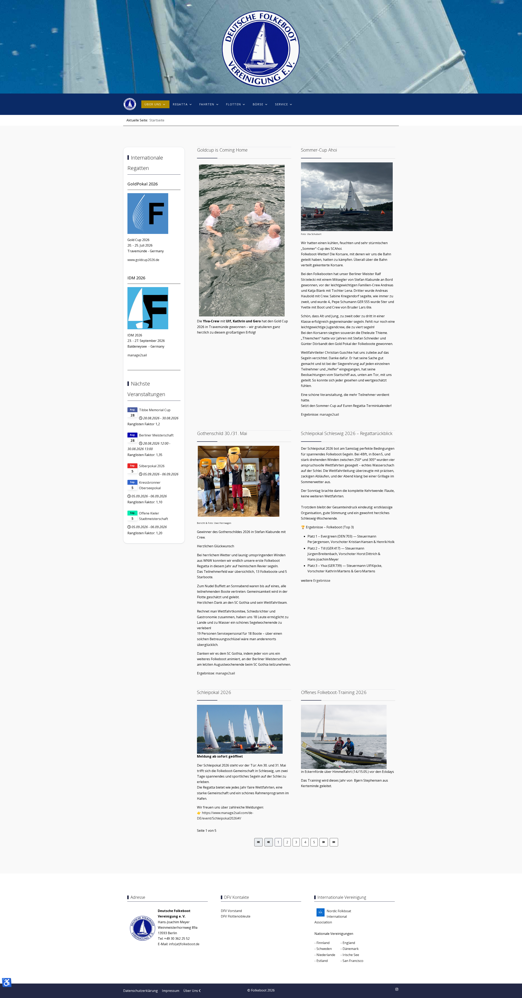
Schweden (324, 948)
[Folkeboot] (129, 104)
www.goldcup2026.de (143, 260)
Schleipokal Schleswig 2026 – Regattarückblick (347, 433)
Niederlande (325, 955)
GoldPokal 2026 (142, 184)
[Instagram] (397, 989)
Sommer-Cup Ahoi (319, 150)
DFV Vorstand (231, 911)
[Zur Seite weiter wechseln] (324, 842)
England (349, 943)
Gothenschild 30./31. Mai (222, 433)
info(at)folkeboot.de (184, 944)
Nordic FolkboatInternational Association (332, 916)
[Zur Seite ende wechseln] (334, 842)
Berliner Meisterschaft (156, 435)
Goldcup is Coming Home (222, 150)
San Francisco (353, 960)
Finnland (323, 943)
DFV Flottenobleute (235, 916)
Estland (322, 960)
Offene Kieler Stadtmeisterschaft (153, 516)
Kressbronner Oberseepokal (150, 485)
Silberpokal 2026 (152, 466)
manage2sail (137, 355)
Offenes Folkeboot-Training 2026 (333, 692)
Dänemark (351, 948)
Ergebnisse (321, 580)
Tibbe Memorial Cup (154, 410)
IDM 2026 (136, 278)
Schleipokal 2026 (214, 692)
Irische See (351, 955)
